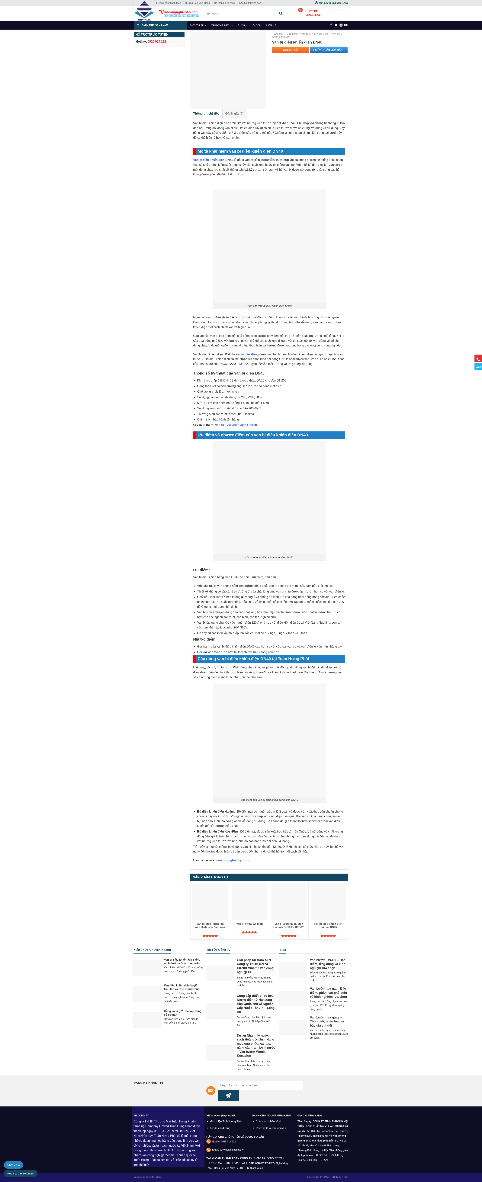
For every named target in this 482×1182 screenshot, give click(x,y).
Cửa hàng (292, 33)
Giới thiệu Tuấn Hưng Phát (226, 1121)
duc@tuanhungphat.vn (232, 1149)
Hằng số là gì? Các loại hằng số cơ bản (182, 1012)
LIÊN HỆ (271, 25)
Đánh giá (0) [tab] (234, 113)
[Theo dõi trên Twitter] (336, 25)
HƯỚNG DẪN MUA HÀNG (329, 49)
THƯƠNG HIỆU (220, 25)
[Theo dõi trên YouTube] (345, 25)
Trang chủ (277, 33)
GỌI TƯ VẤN (291, 49)
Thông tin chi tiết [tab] (206, 113)
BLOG (241, 25)
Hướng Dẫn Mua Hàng (197, 3)
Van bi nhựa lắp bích (249, 923)
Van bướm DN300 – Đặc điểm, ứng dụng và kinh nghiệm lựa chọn (327, 964)
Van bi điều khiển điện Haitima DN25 (328, 925)
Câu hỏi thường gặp (250, 3)
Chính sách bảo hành (268, 1121)
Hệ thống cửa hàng (224, 3)
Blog (282, 949)
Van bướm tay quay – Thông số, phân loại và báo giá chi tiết (327, 1021)
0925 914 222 (228, 1141)
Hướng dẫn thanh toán (168, 3)
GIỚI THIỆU (197, 25)
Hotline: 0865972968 (20, 1173)
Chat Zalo (13, 1164)
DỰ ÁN (257, 25)
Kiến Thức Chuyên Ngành (152, 949)
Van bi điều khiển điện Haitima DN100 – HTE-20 (288, 925)
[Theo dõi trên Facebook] (331, 25)
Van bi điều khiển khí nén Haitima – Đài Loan (210, 925)
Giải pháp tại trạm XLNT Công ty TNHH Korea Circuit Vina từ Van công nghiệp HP (255, 966)
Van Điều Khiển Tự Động (314, 33)
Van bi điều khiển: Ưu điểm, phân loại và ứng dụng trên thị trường (182, 963)
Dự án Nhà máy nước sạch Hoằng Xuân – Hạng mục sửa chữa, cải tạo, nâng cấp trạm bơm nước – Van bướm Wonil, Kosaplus (256, 1046)
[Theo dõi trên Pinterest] (340, 25)
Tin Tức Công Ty (218, 949)
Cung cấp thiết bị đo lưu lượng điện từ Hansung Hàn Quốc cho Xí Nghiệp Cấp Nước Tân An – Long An (256, 1004)
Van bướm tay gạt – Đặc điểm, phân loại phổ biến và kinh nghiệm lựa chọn (328, 993)
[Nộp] (281, 13)
